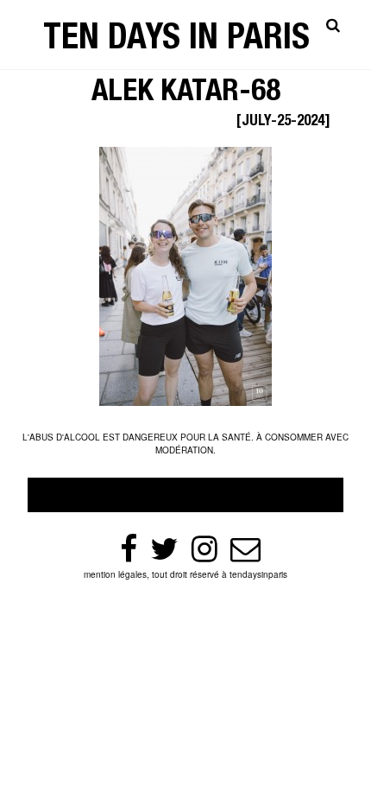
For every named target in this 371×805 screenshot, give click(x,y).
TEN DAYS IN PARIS (176, 41)
